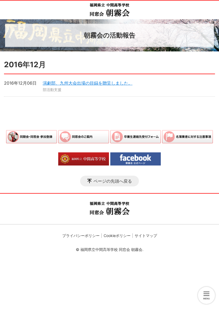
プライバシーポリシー (81, 235)
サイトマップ (146, 235)
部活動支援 (52, 89)
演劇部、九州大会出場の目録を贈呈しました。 (87, 83)
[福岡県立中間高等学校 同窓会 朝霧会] (109, 10)
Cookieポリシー (117, 235)
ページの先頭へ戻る (112, 181)
